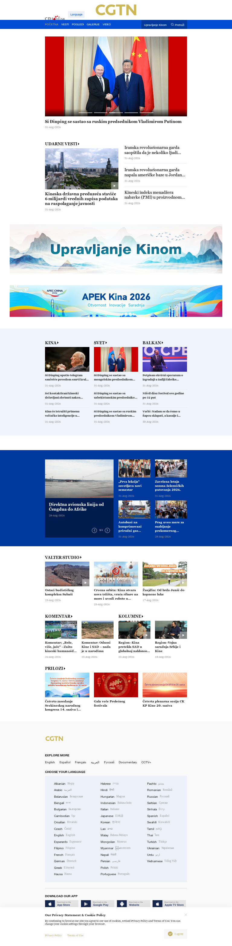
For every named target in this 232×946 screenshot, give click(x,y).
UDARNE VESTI (61, 143)
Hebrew (110, 784)
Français (80, 762)
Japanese (112, 816)
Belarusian (68, 797)
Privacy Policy (53, 935)
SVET (99, 343)
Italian (110, 809)
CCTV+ (146, 762)
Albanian (64, 784)
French (64, 855)
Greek (64, 868)
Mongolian (113, 842)
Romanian (159, 790)
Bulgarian (67, 809)
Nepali (108, 855)
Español (65, 762)
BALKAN (152, 343)
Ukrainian (160, 848)
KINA (50, 343)
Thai (153, 835)
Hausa (63, 874)
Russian (158, 797)
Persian (110, 861)
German (65, 861)
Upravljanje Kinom (155, 25)
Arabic (63, 790)
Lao (107, 829)
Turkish (157, 842)
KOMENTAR (57, 616)
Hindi (107, 790)
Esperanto (67, 842)
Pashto (155, 784)
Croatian (65, 822)
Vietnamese (162, 861)
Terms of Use (75, 935)
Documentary (128, 762)
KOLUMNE (129, 616)
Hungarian (113, 797)
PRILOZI (54, 668)
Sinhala (156, 809)
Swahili (158, 822)
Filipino (64, 848)
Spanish (158, 816)
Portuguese (115, 874)
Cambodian (64, 816)
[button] (85, 112)
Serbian (157, 803)
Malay (114, 835)
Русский (109, 762)
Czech (63, 829)
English (50, 762)
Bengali (62, 803)
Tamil (154, 829)
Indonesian (116, 803)
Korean (110, 822)
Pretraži (179, 25)
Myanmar (115, 848)
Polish (109, 868)
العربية (95, 762)
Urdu (153, 855)
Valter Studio (62, 557)
